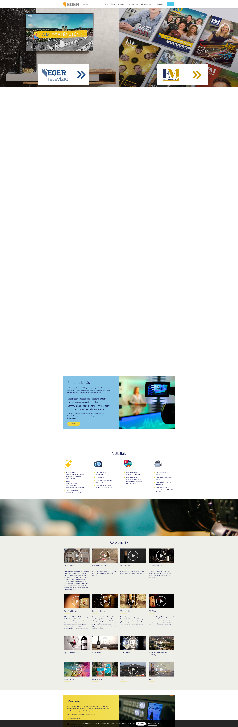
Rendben (141, 723)
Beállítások (152, 723)
